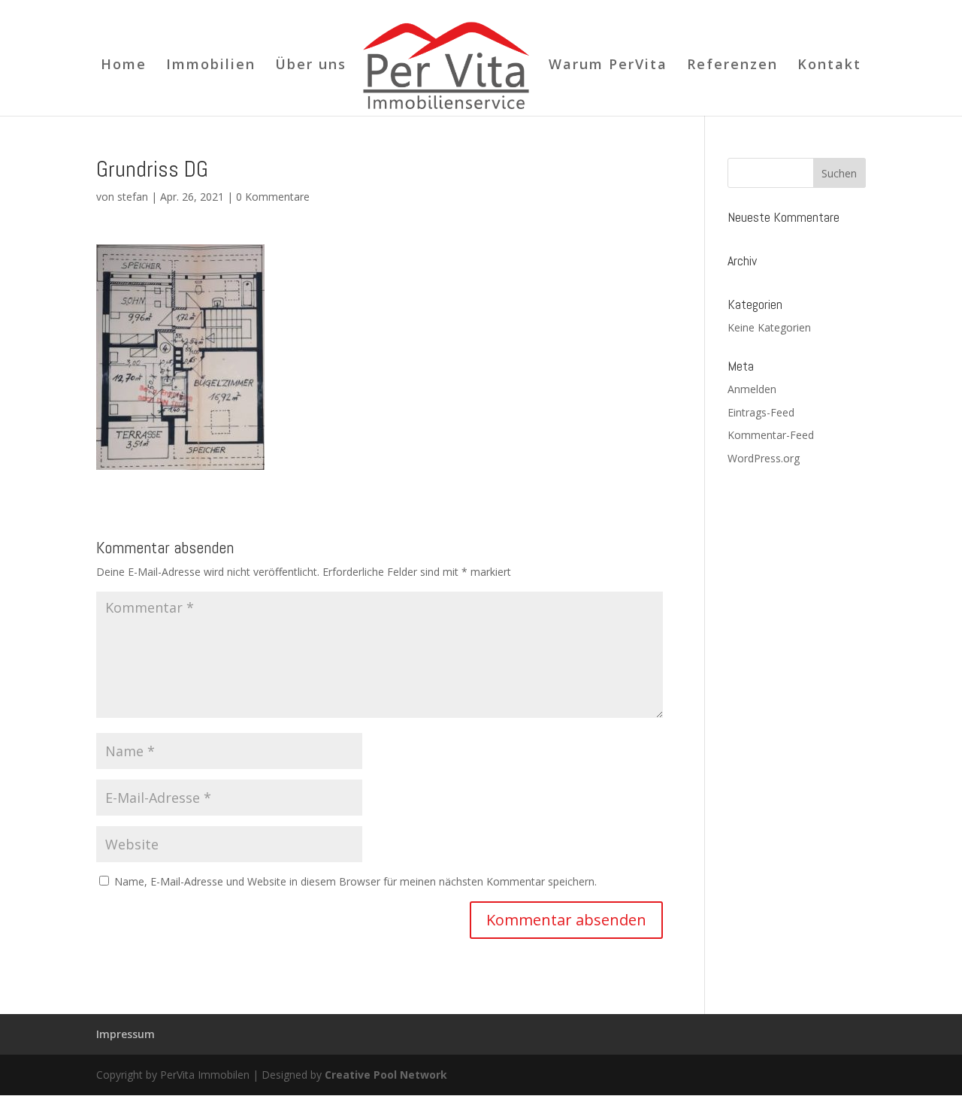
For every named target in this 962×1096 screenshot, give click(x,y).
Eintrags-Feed (761, 412)
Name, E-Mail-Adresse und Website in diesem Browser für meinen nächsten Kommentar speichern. (355, 881)
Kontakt (829, 66)
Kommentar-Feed (771, 435)
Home (124, 66)
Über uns (310, 66)
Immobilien (211, 66)
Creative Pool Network (386, 1074)
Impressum (125, 1034)
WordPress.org (764, 458)
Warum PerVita (608, 66)
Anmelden (752, 389)
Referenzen (732, 66)
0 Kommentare (273, 196)
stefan (132, 196)
